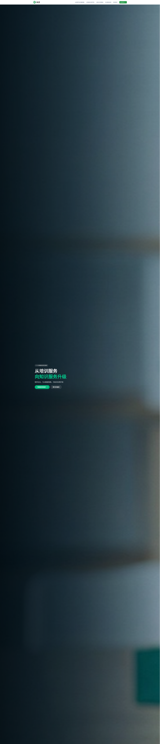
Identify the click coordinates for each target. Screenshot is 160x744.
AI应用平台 (122, 2)
